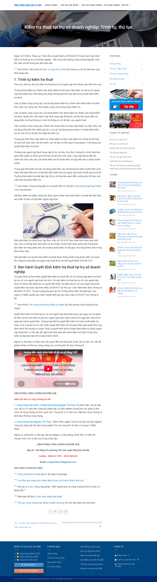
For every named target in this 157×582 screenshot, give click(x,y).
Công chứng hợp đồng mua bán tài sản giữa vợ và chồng (129, 291)
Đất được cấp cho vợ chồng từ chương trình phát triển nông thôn (129, 236)
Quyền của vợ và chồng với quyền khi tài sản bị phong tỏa (129, 250)
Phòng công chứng (91, 579)
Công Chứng (78, 579)
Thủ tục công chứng (91, 5)
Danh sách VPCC (54, 562)
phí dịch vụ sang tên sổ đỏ (52, 69)
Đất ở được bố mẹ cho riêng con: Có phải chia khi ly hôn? (129, 263)
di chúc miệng (33, 486)
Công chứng (51, 5)
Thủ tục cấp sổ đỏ (69, 5)
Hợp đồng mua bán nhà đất (91, 560)
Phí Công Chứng (112, 5)
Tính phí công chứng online (91, 564)
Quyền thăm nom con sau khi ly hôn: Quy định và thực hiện (129, 277)
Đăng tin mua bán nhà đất (91, 568)
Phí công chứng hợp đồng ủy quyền (47, 304)
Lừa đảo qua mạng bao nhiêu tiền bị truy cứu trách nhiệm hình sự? (51, 480)
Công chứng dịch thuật (29, 474)
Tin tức (125, 5)
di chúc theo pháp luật (45, 496)
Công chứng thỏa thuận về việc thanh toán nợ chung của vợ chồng (129, 223)
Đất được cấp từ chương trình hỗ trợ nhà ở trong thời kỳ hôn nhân (129, 198)
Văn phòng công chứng (90, 546)
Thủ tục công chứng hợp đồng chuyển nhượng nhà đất (45, 502)
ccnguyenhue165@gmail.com (61, 462)
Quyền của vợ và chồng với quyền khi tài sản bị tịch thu (129, 210)
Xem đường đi (29, 565)
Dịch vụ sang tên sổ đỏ (90, 551)
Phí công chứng (30, 571)
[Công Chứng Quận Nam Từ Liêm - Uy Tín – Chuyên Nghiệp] (27, 5)
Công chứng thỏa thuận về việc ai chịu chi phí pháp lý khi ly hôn (129, 185)
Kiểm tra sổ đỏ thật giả (90, 555)
